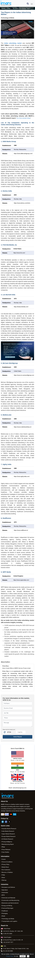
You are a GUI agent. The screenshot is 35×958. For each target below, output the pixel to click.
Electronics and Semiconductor (10, 903)
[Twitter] (9, 821)
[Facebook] (6, 821)
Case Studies (5, 852)
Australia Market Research (9, 828)
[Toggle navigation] (32, 4)
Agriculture (5, 890)
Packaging (5, 913)
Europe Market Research (8, 836)
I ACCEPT (22, 956)
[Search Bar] (28, 3)
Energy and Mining (7, 905)
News (3, 877)
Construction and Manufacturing (10, 900)
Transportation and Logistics (9, 921)
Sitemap (4, 880)
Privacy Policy (9, 956)
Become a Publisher (7, 872)
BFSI (3, 895)
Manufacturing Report (8, 844)
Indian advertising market (13, 43)
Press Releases (6, 849)
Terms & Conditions (7, 862)
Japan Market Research (8, 834)
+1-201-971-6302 (7, 933)
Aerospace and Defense (8, 887)
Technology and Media (8, 918)
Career (4, 859)
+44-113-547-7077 (8, 942)
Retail (3, 916)
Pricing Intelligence (7, 841)
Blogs (3, 847)
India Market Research (8, 831)
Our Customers (6, 869)
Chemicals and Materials (8, 897)
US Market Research (7, 839)
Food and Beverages (7, 908)
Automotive (5, 892)
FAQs (3, 875)
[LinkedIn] (2, 821)
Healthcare (5, 910)
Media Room (5, 867)
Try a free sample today (23, 118)
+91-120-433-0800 (8, 951)
